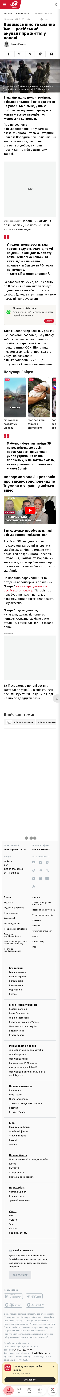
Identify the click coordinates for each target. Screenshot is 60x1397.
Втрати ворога (16, 1035)
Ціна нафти (15, 1090)
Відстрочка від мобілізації (23, 1067)
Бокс (11, 1215)
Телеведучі (9, 918)
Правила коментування (44, 910)
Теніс (12, 1224)
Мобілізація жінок (18, 1058)
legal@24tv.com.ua (41, 1353)
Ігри (34, 947)
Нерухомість (17, 1187)
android (13, 1296)
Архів (35, 936)
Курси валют (15, 1094)
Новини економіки (20, 1086)
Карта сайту (38, 942)
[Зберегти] (51, 54)
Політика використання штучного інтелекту (15, 943)
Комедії (13, 1140)
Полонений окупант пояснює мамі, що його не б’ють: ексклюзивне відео (27, 225)
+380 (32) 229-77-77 (22, 1350)
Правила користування (15, 929)
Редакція (8, 903)
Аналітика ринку (17, 1191)
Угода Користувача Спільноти (41, 904)
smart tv (13, 1305)
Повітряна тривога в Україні (24, 1022)
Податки (13, 1107)
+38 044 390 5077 (41, 849)
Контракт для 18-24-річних (23, 1063)
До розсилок (20, 1275)
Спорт (12, 1211)
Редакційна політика (14, 908)
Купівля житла (16, 1196)
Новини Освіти (18, 1155)
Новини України (24, 14)
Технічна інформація (42, 915)
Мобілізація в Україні (22, 1045)
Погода (13, 994)
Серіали (13, 1144)
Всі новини (16, 968)
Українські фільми (18, 1131)
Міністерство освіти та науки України (28, 1159)
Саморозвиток (16, 1172)
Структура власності (42, 931)
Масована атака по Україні (23, 1026)
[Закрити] (53, 1366)
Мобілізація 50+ (17, 1054)
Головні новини (17, 972)
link (34, 862)
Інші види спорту (18, 1232)
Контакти (36, 920)
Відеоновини (16, 985)
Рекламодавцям (12, 924)
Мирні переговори (19, 1017)
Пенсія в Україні (17, 1112)
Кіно (12, 1122)
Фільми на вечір (17, 1135)
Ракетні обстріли (18, 1009)
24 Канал (8, 14)
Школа (12, 1163)
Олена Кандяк (18, 44)
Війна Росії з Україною (23, 1004)
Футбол (13, 1219)
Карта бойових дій (19, 1013)
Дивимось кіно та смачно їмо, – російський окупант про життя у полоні (45, 14)
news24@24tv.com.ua (15, 849)
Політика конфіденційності (12, 935)
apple (35, 1296)
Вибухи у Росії (16, 1030)
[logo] (14, 4)
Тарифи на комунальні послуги (25, 1103)
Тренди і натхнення (19, 1200)
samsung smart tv (35, 1305)
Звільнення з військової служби (26, 1050)
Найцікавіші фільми (19, 1127)
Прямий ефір (16, 981)
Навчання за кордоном (21, 1177)
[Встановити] (30, 1373)
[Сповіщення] (56, 4)
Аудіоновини (16, 989)
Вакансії (36, 926)
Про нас (8, 897)
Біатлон (13, 1228)
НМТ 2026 (14, 1168)
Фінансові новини (18, 1099)
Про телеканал (11, 913)
